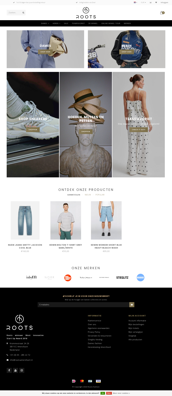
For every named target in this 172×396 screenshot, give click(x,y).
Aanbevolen (73, 195)
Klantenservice (94, 320)
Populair (100, 195)
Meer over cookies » (121, 393)
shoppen (33, 130)
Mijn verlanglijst (136, 332)
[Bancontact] (90, 381)
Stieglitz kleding (95, 339)
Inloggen (164, 2)
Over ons (92, 324)
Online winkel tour (110, 23)
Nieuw (88, 195)
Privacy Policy (94, 332)
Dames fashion (95, 343)
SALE (66, 23)
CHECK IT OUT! (138, 130)
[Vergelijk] (151, 2)
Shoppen (85, 131)
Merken (127, 23)
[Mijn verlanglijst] (156, 2)
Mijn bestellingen (136, 324)
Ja (103, 393)
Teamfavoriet (78, 23)
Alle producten (135, 339)
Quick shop (26, 244)
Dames (44, 23)
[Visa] (98, 381)
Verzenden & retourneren (99, 336)
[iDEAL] (74, 381)
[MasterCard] (82, 381)
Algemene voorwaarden (99, 328)
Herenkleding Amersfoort (99, 347)
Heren (55, 23)
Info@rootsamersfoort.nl (21, 360)
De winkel (93, 23)
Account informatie (137, 320)
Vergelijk (132, 336)
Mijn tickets (134, 328)
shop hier (45, 52)
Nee (109, 393)
